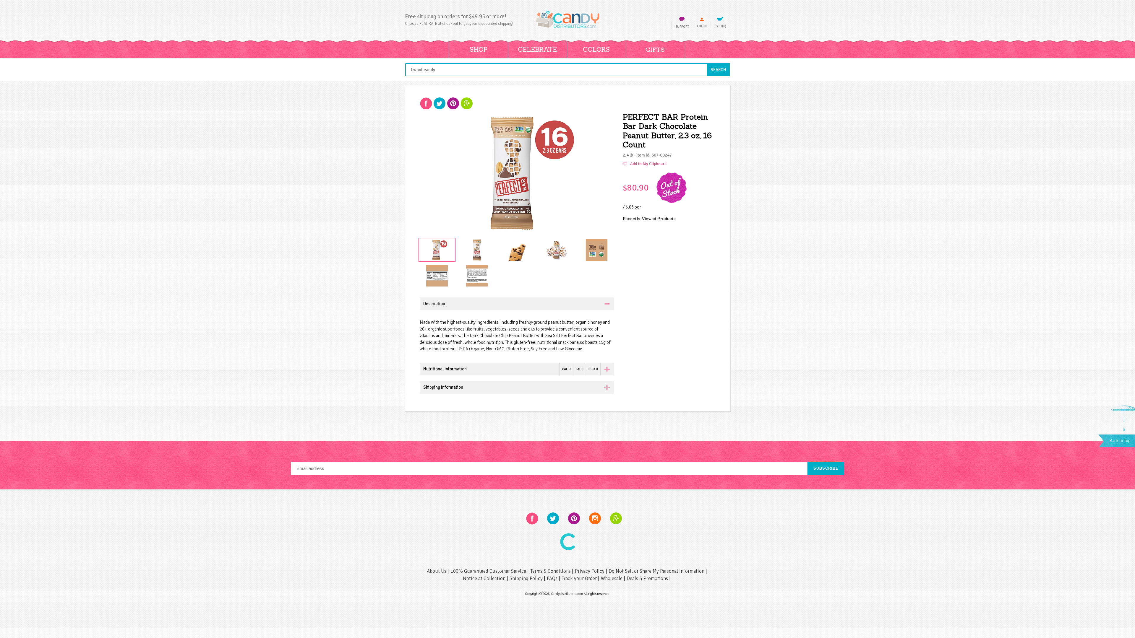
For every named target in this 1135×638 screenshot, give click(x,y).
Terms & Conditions (551, 571)
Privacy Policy (590, 571)
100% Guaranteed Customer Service (488, 571)
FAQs (553, 578)
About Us (437, 571)
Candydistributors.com (567, 594)
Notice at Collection (485, 578)
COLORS (596, 49)
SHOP (478, 49)
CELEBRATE (537, 49)
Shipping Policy (527, 578)
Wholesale (612, 578)
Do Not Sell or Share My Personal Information (657, 571)
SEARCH (720, 69)
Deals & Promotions (648, 578)
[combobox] (567, 69)
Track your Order (580, 578)
